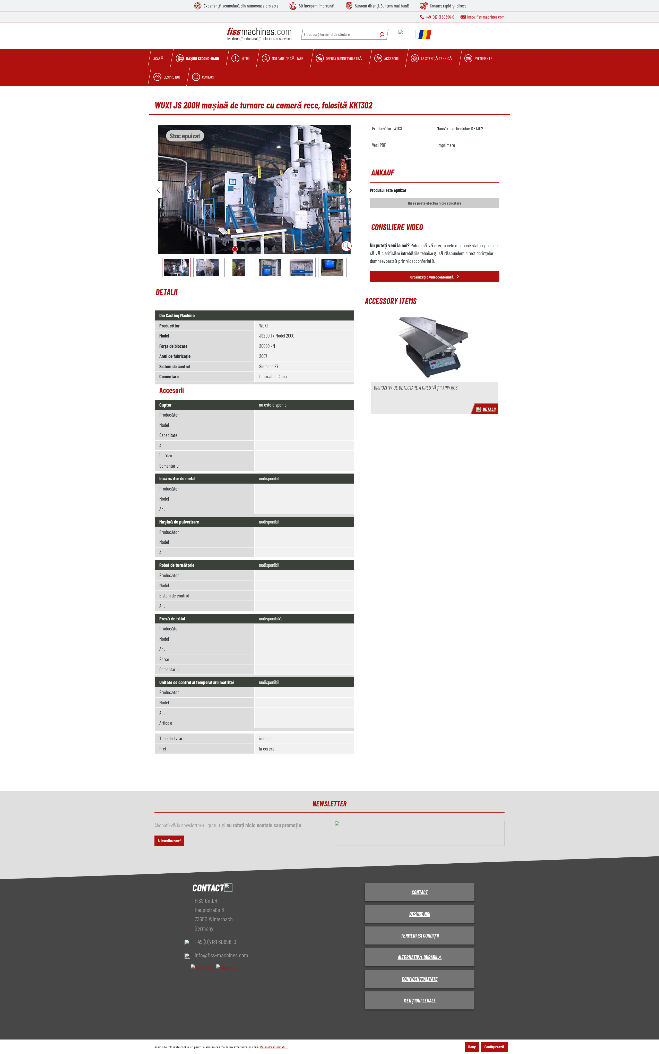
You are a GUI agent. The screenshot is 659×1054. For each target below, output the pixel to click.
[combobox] (338, 34)
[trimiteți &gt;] (350, 189)
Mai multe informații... (274, 1047)
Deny (472, 1046)
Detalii (489, 409)
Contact (420, 892)
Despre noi (419, 914)
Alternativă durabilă (420, 957)
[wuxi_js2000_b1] (254, 189)
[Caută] (381, 34)
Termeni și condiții (420, 935)
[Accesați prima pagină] (259, 34)
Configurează (494, 1046)
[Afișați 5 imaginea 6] (266, 249)
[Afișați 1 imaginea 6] (235, 249)
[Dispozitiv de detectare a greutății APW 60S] (434, 349)
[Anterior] (158, 189)
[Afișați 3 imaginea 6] (250, 249)
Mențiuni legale (420, 1000)
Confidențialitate (420, 979)
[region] (254, 201)
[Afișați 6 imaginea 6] (274, 249)
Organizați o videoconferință (434, 276)
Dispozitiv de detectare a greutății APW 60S (415, 388)
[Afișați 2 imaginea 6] (243, 249)
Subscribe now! (169, 840)
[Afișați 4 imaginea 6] (258, 249)
